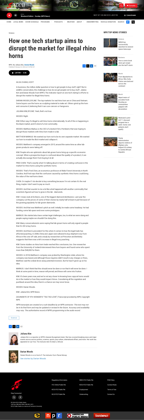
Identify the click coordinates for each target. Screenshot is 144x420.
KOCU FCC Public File (86, 385)
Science (11, 33)
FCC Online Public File (59, 385)
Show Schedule (32, 22)
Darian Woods (29, 65)
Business (121, 57)
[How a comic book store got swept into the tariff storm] (110, 61)
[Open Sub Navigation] (51, 22)
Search (121, 22)
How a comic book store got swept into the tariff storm (125, 63)
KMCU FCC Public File (86, 380)
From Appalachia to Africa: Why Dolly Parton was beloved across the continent (125, 81)
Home (9, 22)
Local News (18, 22)
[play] (9, 15)
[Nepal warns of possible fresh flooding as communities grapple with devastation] (110, 98)
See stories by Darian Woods (33, 358)
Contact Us (111, 394)
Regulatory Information (59, 380)
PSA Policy (110, 380)
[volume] (15, 15)
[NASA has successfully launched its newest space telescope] (110, 42)
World (120, 73)
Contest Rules (112, 385)
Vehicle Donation (108, 22)
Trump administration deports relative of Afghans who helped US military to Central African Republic (125, 145)
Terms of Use (111, 389)
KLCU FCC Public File (58, 394)
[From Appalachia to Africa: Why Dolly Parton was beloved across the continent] (110, 77)
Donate (132, 5)
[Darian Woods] (13, 356)
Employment (83, 389)
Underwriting (93, 22)
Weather (71, 22)
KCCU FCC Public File (58, 389)
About (79, 22)
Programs (45, 22)
